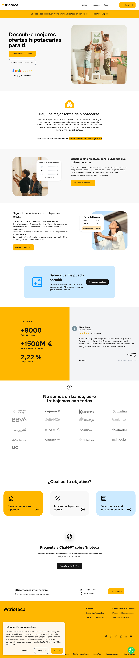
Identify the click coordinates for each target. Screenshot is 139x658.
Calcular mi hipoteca (97, 282)
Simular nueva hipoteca (22, 53)
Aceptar (57, 650)
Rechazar (25, 650)
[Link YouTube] (131, 636)
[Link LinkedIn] (126, 636)
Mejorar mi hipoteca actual (22, 62)
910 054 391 (89, 593)
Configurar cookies (128, 654)
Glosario (89, 609)
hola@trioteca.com (91, 589)
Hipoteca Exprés (100, 14)
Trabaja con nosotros (95, 617)
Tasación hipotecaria (120, 617)
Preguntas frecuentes (95, 613)
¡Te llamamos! (127, 5)
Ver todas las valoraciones (127, 360)
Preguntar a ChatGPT (68, 566)
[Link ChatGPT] (106, 636)
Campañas (97, 654)
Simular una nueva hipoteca (123, 609)
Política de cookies (111, 654)
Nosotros (96, 5)
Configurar (41, 650)
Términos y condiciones (81, 654)
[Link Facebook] (116, 636)
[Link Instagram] (121, 636)
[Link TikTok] (111, 636)
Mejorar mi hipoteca (23, 247)
